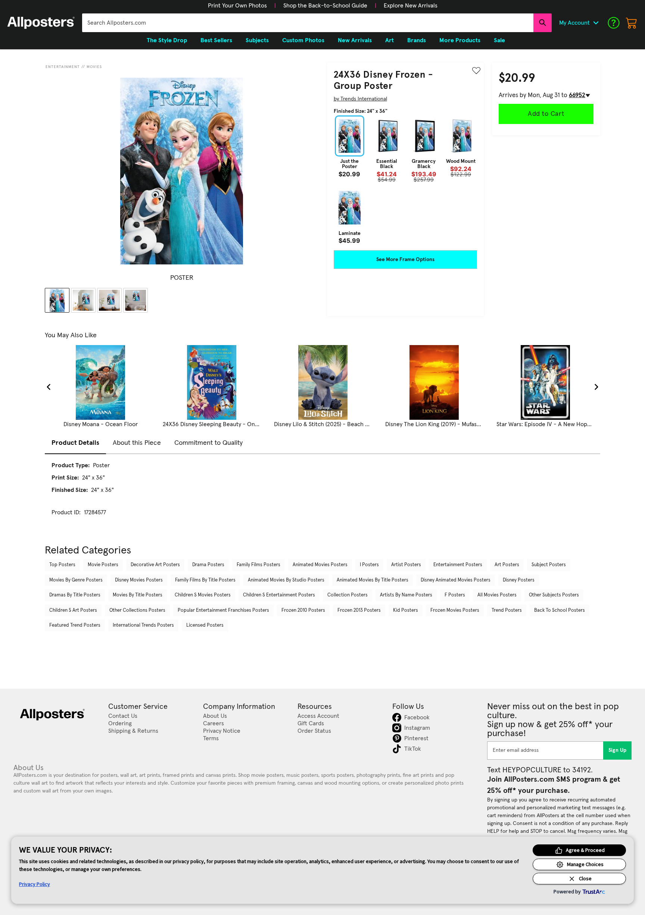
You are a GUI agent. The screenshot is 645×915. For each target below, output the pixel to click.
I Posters (369, 564)
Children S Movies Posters (203, 595)
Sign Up (617, 750)
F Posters (455, 595)
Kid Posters (405, 610)
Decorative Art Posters (155, 564)
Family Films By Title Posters (205, 580)
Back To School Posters (559, 610)
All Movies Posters (497, 595)
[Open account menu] (596, 22)
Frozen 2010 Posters (303, 610)
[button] (237, 6)
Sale (499, 40)
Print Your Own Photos (237, 6)
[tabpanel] (322, 495)
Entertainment (63, 67)
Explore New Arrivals (410, 6)
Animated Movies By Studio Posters (286, 580)
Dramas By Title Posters (74, 595)
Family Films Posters (258, 564)
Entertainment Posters (457, 564)
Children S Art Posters (73, 610)
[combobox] (307, 22)
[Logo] (41, 22)
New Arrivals (355, 40)
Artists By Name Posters (406, 595)
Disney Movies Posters (139, 580)
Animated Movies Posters (320, 564)
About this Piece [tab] (137, 443)
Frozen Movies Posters (454, 610)
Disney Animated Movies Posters (455, 580)
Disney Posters (519, 580)
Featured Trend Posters (74, 625)
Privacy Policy (34, 884)
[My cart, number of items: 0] (632, 23)
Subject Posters (549, 564)
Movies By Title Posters (137, 595)
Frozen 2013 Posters (359, 610)
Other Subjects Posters (554, 595)
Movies (94, 67)
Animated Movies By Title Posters (372, 580)
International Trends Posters (143, 625)
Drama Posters (208, 564)
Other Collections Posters (137, 610)
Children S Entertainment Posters (279, 595)
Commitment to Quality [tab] (208, 443)
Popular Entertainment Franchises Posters (223, 610)
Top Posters (62, 564)
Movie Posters (103, 564)
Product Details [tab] (75, 443)
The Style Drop (167, 40)
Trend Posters (507, 610)
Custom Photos (303, 40)
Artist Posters (406, 564)
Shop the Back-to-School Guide (325, 6)
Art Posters (507, 564)
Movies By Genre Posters (76, 580)
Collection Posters (347, 595)
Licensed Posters (205, 625)
